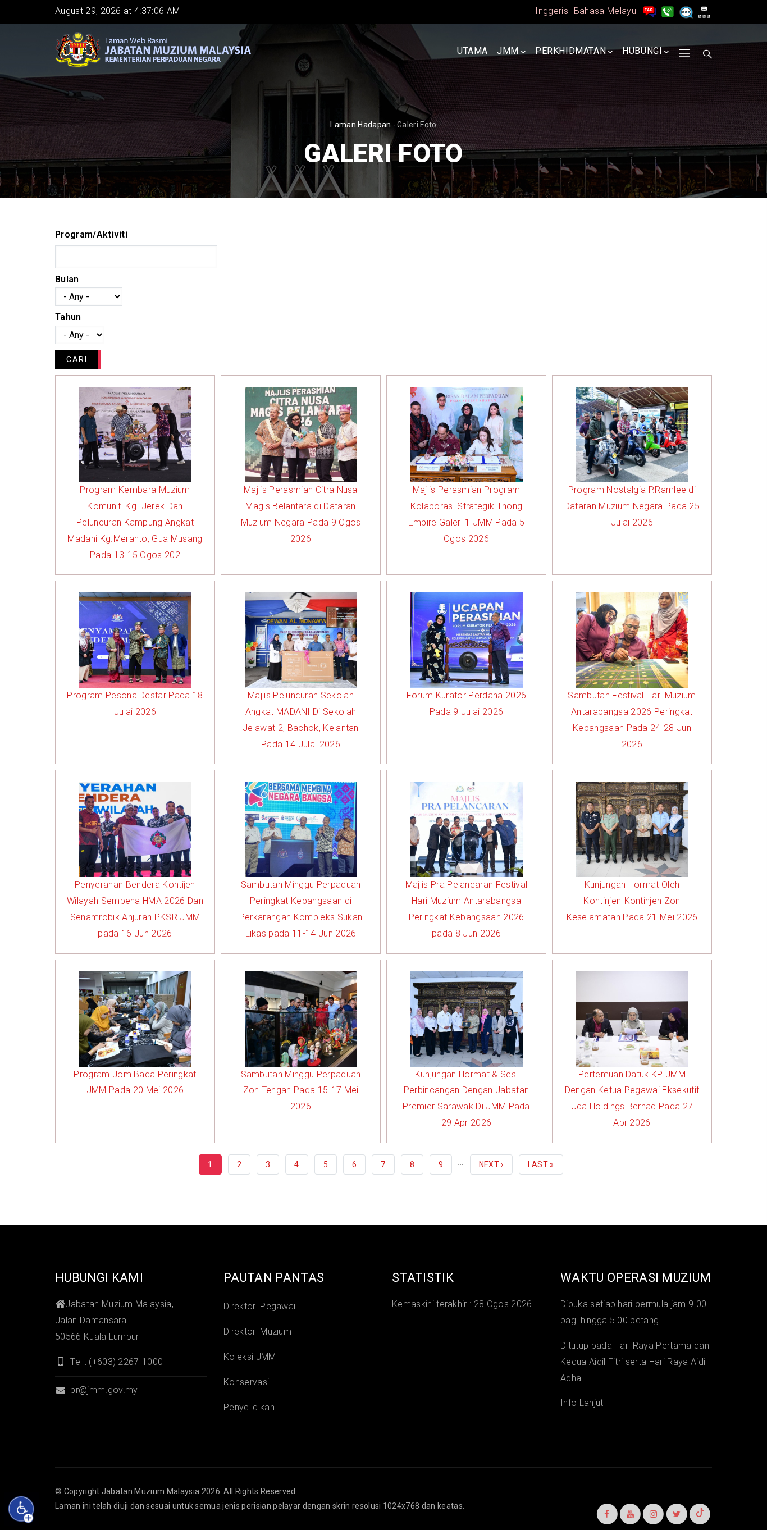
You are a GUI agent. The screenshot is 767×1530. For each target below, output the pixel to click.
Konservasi (246, 1382)
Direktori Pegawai (259, 1306)
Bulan (67, 279)
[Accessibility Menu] (21, 1509)
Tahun (68, 317)
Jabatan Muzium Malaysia (150, 1491)
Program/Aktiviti (91, 234)
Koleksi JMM (249, 1356)
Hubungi (642, 50)
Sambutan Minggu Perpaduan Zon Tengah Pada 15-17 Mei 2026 (301, 1090)
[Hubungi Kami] (667, 11)
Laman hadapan (360, 124)
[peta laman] (704, 11)
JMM (508, 50)
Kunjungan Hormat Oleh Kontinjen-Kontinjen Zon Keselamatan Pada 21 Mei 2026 (632, 900)
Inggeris (551, 11)
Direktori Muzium (257, 1331)
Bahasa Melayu (605, 11)
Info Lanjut (582, 1402)
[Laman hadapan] (153, 50)
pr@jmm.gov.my (103, 1390)
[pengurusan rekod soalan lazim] (650, 11)
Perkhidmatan (570, 50)
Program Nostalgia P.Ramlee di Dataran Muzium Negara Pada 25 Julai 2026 (632, 506)
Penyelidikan (249, 1407)
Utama (472, 50)
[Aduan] (686, 11)
